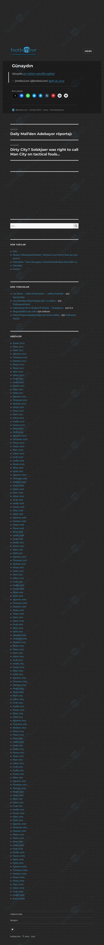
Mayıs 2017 (18, 567)
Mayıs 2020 (18, 443)
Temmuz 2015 (20, 638)
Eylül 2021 (18, 393)
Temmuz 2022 (20, 357)
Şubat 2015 (18, 656)
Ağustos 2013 (19, 720)
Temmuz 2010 (20, 827)
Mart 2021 (18, 414)
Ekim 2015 (18, 628)
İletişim (14, 920)
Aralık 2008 (18, 895)
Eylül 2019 (18, 471)
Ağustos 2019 (19, 475)
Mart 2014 (18, 695)
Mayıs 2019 (18, 485)
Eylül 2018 (18, 514)
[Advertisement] (52, 24)
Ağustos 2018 (19, 517)
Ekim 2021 (18, 389)
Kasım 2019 (18, 464)
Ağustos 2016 (19, 599)
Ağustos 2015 (19, 635)
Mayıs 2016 (18, 610)
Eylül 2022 (18, 350)
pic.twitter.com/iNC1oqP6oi (39, 73)
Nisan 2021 (18, 410)
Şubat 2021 (18, 418)
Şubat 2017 (18, 578)
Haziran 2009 (20, 873)
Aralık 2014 (18, 663)
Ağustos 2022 (20, 354)
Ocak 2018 (18, 539)
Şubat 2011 (18, 802)
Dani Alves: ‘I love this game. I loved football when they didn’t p (45, 262)
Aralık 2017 (18, 542)
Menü (88, 51)
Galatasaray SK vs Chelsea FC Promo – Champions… (39, 308)
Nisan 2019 (18, 489)
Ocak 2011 (18, 806)
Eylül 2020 (18, 432)
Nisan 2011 (18, 795)
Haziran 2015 (19, 642)
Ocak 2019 (18, 500)
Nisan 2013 (18, 735)
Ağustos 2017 (19, 556)
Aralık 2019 (18, 460)
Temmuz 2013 (20, 724)
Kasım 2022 (19, 343)
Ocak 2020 (18, 457)
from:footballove (57, 110)
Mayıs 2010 (18, 834)
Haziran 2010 (19, 831)
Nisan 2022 (18, 368)
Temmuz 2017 (20, 560)
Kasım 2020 (19, 425)
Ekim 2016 (18, 592)
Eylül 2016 (18, 596)
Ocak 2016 (18, 624)
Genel (45, 110)
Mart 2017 (18, 574)
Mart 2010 (18, 841)
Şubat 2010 (18, 845)
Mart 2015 (18, 653)
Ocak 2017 (18, 581)
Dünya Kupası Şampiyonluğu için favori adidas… (37, 315)
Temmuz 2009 (20, 870)
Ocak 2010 (18, 848)
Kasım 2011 (18, 774)
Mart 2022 (18, 371)
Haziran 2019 (19, 482)
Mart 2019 (18, 492)
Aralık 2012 (18, 749)
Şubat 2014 (18, 699)
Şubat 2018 (18, 535)
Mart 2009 (18, 884)
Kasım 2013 (18, 710)
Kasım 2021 (18, 386)
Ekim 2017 (18, 549)
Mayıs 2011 (18, 791)
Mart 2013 (18, 738)
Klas (15, 251)
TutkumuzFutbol (21, 304)
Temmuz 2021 (20, 400)
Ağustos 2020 (20, 435)
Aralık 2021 (18, 382)
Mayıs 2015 (18, 645)
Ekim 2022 (18, 346)
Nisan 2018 (18, 528)
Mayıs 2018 (18, 524)
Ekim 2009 (18, 859)
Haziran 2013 (19, 727)
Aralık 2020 (18, 421)
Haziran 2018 (19, 521)
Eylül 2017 (18, 553)
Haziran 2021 (19, 403)
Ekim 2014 (18, 670)
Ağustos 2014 (19, 678)
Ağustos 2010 (19, 824)
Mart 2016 (18, 617)
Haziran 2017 (19, 564)
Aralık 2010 (18, 809)
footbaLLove (15, 936)
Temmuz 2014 (20, 681)
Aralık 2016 (18, 585)
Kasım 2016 (18, 589)
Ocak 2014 (18, 702)
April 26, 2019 (56, 80)
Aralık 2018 (18, 503)
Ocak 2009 (18, 891)
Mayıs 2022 (18, 364)
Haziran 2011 (19, 788)
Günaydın (18, 265)
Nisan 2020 (18, 446)
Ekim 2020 (18, 428)
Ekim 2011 (18, 777)
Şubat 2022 (18, 375)
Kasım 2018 (18, 507)
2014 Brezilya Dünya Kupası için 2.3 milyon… (35, 300)
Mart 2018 (18, 532)
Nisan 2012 (18, 756)
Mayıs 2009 (18, 877)
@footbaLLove (21, 110)
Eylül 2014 (18, 674)
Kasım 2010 (18, 813)
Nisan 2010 (18, 838)
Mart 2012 (18, 759)
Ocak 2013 (18, 745)
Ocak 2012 (18, 767)
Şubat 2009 (18, 888)
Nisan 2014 (18, 692)
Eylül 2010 (18, 820)
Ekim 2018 (18, 510)
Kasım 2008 (19, 898)
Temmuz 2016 (20, 603)
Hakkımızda (16, 914)
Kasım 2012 (18, 752)
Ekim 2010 (18, 816)
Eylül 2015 (18, 631)
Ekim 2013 (18, 713)
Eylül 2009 (18, 863)
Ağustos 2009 (20, 866)
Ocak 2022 (18, 378)
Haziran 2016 (19, 606)
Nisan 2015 (18, 649)
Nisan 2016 (18, 613)
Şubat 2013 (18, 742)
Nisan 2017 (18, 571)
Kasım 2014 (18, 667)
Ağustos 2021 (19, 396)
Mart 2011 (18, 799)
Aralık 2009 (18, 852)
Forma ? (17, 269)
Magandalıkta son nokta (25, 311)
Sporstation (19, 297)
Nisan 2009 (18, 881)
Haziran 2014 (19, 685)
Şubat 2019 (18, 496)
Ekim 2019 (18, 467)
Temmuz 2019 (20, 478)
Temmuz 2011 (20, 784)
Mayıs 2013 (18, 731)
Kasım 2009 (19, 856)
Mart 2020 (18, 450)
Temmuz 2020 (20, 439)
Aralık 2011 (18, 770)
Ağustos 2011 (19, 781)
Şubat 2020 (18, 453)
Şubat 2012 (18, 763)
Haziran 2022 (19, 361)
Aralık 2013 (18, 706)
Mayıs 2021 (18, 407)
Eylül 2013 (18, 717)
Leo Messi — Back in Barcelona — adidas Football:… (39, 293)
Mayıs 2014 (18, 688)
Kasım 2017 (18, 546)
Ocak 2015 (18, 660)
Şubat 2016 (18, 621)
